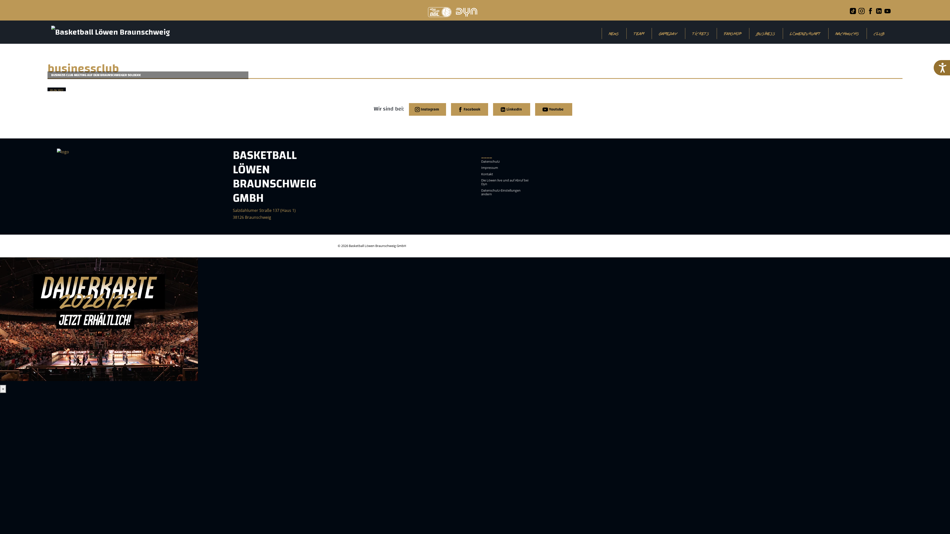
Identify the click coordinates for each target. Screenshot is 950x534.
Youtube (556, 109)
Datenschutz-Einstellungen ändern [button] (501, 192)
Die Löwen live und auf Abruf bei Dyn (504, 182)
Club (879, 33)
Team (639, 33)
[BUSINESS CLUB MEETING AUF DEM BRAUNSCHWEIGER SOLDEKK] (152, 85)
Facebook (471, 109)
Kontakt (487, 174)
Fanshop (733, 33)
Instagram (429, 109)
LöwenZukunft (805, 33)
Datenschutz (490, 162)
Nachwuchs (847, 33)
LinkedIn (513, 109)
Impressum (489, 168)
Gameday (668, 33)
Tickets (700, 33)
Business (766, 33)
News (614, 33)
